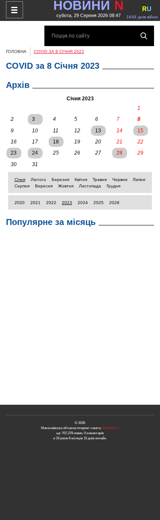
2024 (83, 202)
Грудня (113, 186)
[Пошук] (144, 36)
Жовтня (65, 186)
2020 (20, 202)
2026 (114, 202)
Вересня (43, 186)
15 (140, 131)
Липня (139, 179)
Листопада (90, 186)
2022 (51, 202)
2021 (35, 202)
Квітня (81, 179)
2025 (98, 202)
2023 (67, 202)
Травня (100, 179)
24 (35, 153)
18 (56, 142)
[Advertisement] (80, 318)
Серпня (22, 186)
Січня (20, 179)
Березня (60, 179)
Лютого (38, 179)
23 (14, 153)
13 (98, 131)
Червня (119, 179)
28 (119, 153)
